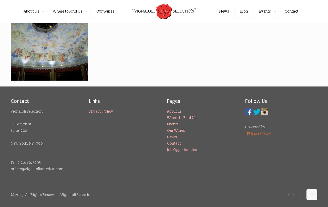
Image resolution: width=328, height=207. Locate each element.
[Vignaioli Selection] (164, 11)
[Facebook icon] (289, 194)
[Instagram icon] (299, 194)
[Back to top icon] (311, 194)
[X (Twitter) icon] (294, 194)
